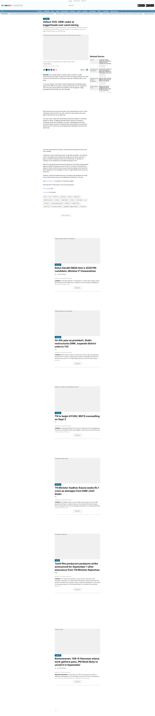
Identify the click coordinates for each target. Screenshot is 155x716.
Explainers (106, 11)
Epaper (70, 0)
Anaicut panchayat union (57, 203)
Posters (72, 200)
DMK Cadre (76, 196)
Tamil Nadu (46, 11)
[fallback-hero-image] (94, 61)
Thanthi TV (83, 0)
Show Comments (66, 215)
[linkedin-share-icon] (51, 70)
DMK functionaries (48, 200)
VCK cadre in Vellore (56, 206)
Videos (99, 11)
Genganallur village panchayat (71, 206)
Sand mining (79, 200)
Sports (79, 11)
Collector (57, 200)
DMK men (67, 203)
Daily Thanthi (77, 0)
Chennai (39, 11)
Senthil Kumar (65, 200)
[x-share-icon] (47, 70)
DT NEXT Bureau (61, 274)
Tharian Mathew (47, 64)
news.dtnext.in (50, 181)
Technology (92, 11)
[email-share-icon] (54, 70)
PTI (55, 349)
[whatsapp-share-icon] (44, 70)
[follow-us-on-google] (87, 69)
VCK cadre (46, 203)
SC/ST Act (55, 196)
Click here (46, 188)
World (57, 11)
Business (72, 11)
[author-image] (56, 274)
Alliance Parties (75, 203)
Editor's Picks (114, 11)
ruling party (63, 196)
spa (85, 200)
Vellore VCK (46, 206)
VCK (50, 196)
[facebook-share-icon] (49, 70)
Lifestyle (85, 11)
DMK (45, 196)
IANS (56, 572)
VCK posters (83, 206)
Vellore (70, 196)
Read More (77, 287)
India (52, 11)
